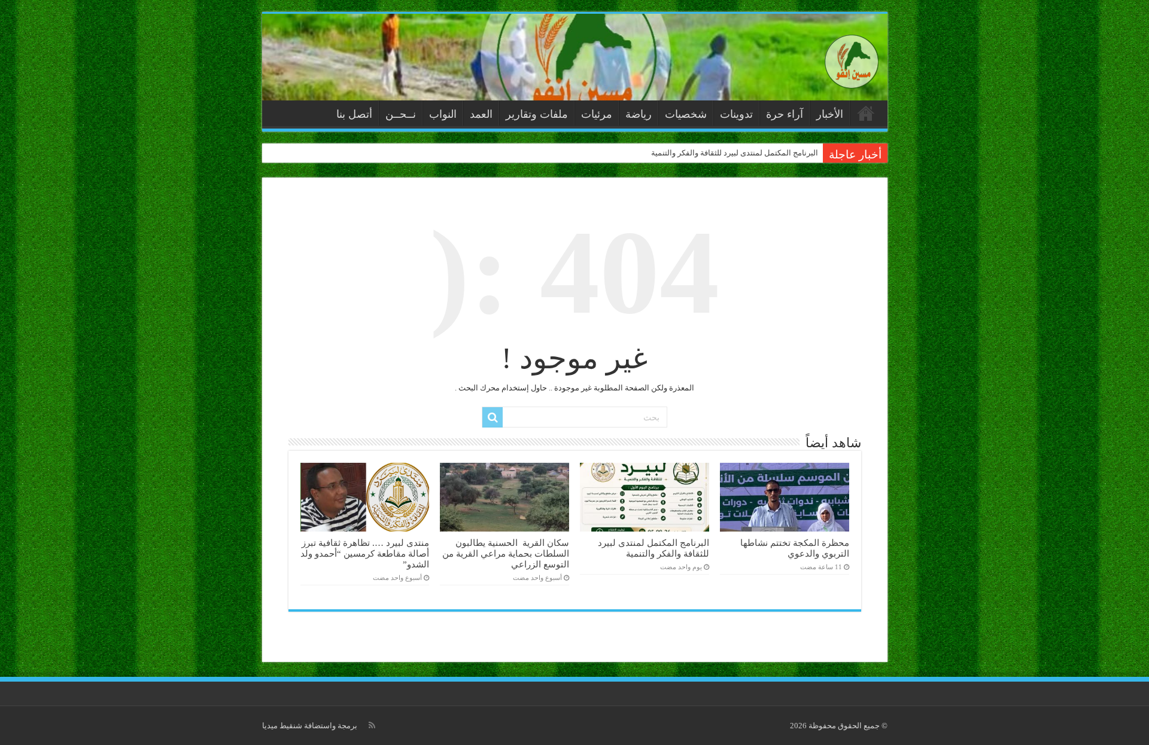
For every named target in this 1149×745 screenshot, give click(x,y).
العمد (481, 114)
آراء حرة (784, 114)
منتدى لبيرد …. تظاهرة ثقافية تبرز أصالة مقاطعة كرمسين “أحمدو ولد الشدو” (364, 553)
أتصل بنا (354, 114)
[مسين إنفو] (852, 59)
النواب (443, 114)
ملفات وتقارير (537, 114)
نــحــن (400, 114)
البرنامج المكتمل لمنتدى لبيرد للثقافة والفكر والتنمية (734, 152)
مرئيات (596, 114)
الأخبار (829, 114)
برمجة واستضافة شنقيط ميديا (309, 725)
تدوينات (736, 114)
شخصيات (686, 114)
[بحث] (492, 417)
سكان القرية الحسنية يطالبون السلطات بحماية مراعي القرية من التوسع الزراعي (505, 553)
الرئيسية (865, 113)
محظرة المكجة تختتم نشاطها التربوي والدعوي (794, 548)
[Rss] (371, 725)
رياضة (638, 114)
